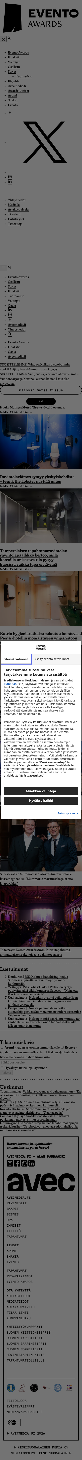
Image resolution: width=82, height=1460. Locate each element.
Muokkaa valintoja (41, 791)
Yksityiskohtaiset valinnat (52, 659)
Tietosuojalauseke (68, 813)
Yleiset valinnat (16, 659)
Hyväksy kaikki (41, 800)
